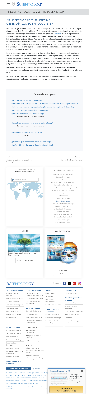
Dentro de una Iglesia (63, 201)
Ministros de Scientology (63, 198)
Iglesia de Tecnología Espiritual (63, 217)
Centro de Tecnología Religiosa (63, 214)
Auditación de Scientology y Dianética (63, 190)
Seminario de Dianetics (33, 311)
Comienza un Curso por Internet (16, 375)
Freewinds (57, 34)
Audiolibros (49, 296)
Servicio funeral (23, 135)
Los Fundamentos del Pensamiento (33, 303)
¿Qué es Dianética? (12, 302)
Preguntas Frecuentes (13, 314)
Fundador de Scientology (63, 180)
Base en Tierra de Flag (72, 314)
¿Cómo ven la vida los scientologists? (71, 160)
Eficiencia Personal (32, 314)
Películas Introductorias (53, 305)
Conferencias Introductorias (50, 301)
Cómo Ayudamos (13, 328)
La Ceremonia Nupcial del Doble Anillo (31, 116)
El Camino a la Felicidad (13, 330)
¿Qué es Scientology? (15, 290)
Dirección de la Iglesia (63, 212)
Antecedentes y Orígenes (14, 305)
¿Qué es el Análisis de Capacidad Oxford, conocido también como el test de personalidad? (44, 103)
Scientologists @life (71, 293)
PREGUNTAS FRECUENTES (63, 170)
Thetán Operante (63, 196)
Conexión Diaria (71, 290)
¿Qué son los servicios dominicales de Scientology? (30, 110)
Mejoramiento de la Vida (34, 317)
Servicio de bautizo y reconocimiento (31, 126)
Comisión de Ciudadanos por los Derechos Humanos (22, 383)
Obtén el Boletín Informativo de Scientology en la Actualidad (34, 358)
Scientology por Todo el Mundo (73, 299)
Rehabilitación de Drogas (14, 340)
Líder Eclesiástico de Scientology (52, 322)
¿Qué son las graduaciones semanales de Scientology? (31, 142)
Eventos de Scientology (53, 318)
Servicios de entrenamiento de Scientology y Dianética (63, 188)
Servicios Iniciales (33, 308)
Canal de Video (11, 317)
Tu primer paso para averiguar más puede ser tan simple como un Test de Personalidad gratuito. (75, 378)
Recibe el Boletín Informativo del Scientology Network (35, 350)
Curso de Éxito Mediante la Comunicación (34, 322)
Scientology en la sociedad (63, 222)
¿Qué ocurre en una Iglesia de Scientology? (27, 100)
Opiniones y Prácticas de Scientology (63, 204)
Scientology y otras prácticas (63, 206)
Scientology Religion (47, 372)
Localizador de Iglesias (72, 303)
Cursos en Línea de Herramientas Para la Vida (34, 294)
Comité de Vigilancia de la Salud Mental (14, 352)
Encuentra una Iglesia (35, 341)
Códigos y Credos (12, 308)
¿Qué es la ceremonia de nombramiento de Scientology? (32, 123)
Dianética (22, 372)
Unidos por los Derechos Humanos (39, 380)
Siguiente (78, 157)
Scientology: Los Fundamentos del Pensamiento (22, 254)
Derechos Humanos (12, 348)
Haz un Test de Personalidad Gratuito (66, 389)
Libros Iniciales (50, 293)
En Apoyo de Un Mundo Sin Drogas (16, 380)
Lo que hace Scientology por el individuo (63, 182)
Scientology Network (33, 372)
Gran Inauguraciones (52, 314)
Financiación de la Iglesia (63, 220)
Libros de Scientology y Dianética (63, 185)
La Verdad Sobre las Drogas (11, 344)
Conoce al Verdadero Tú (59, 371)
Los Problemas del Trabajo (34, 298)
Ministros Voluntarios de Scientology (38, 375)
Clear (63, 193)
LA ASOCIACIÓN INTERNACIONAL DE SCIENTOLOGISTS (22, 378)
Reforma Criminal (12, 337)
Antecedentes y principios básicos (63, 174)
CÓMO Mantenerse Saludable (13, 362)
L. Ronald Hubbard (11, 372)
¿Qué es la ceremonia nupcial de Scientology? (27, 113)
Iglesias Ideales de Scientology (71, 307)
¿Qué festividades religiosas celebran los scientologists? (32, 145)
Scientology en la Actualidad (52, 310)
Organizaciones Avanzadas (74, 311)
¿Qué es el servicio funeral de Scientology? (27, 132)
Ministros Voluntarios (13, 357)
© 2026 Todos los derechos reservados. (24, 388)
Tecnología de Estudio (13, 333)
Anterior (10, 157)
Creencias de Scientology (63, 177)
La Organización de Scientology (63, 209)
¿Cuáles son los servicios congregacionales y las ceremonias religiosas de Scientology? (43, 107)
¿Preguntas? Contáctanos (31, 331)
